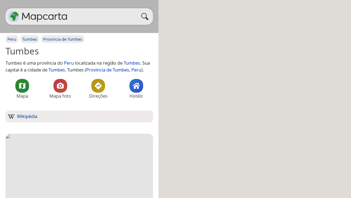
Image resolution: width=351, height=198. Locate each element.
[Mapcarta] (14, 16)
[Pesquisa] (146, 16)
